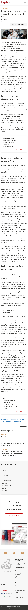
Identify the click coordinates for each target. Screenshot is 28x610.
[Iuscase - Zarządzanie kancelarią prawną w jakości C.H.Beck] (5, 590)
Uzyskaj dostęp (14, 515)
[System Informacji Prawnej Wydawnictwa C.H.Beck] (7, 2)
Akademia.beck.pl (19, 597)
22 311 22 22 (9, 587)
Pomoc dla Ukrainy (6, 480)
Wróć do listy (23, 426)
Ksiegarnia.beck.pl (19, 595)
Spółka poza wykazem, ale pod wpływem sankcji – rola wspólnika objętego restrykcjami (12, 453)
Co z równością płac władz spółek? (12, 437)
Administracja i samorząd (7, 468)
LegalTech (3, 470)
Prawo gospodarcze (6, 8)
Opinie (2, 473)
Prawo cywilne (4, 483)
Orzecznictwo (4, 475)
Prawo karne (4, 488)
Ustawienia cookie (19, 600)
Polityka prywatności (5, 608)
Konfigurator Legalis (20, 586)
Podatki (3, 478)
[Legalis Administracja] (6, 596)
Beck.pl (17, 588)
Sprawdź (19, 150)
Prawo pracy (4, 490)
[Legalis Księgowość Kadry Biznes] (7, 593)
